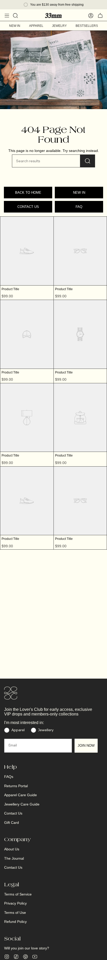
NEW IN (79, 192)
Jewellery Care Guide (21, 804)
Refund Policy (15, 922)
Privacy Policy (15, 903)
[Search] (87, 160)
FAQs (8, 777)
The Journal (14, 858)
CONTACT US (28, 207)
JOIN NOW (86, 745)
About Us (11, 849)
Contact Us (13, 813)
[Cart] (100, 15)
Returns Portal (16, 786)
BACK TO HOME (28, 192)
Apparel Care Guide (20, 795)
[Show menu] (7, 15)
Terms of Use (15, 912)
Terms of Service (18, 894)
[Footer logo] (10, 693)
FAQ (79, 207)
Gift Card (11, 822)
